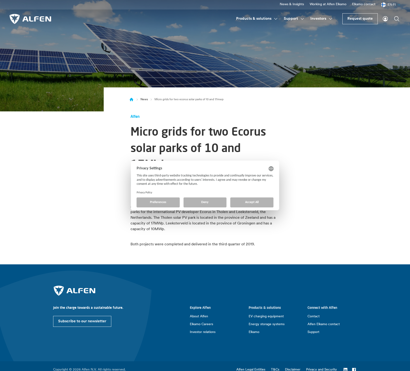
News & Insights (292, 4)
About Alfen (199, 316)
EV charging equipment (266, 316)
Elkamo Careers (201, 324)
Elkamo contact (363, 4)
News (144, 99)
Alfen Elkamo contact (324, 324)
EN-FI (392, 4)
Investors (318, 19)
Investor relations (202, 332)
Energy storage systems (266, 324)
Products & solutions (253, 19)
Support (291, 19)
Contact (314, 316)
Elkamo (254, 332)
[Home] (131, 99)
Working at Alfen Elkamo (328, 4)
